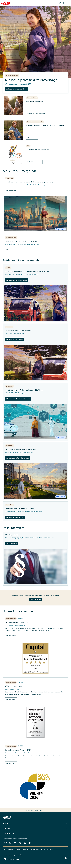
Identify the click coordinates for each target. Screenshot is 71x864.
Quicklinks (35, 828)
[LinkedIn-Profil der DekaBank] (25, 842)
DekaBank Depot (35, 833)
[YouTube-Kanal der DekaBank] (15, 842)
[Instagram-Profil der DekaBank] (10, 842)
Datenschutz (25, 849)
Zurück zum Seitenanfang (35, 810)
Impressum (18, 849)
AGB (5, 849)
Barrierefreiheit (35, 849)
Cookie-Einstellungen (47, 849)
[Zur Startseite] (5, 3)
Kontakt (35, 823)
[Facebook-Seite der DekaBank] (5, 842)
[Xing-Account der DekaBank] (20, 842)
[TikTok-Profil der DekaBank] (30, 842)
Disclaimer (10, 849)
